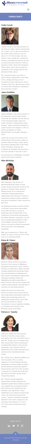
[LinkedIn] (9, 425)
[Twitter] (13, 425)
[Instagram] (22, 425)
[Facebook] (18, 425)
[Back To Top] (15, 434)
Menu (28, 9)
